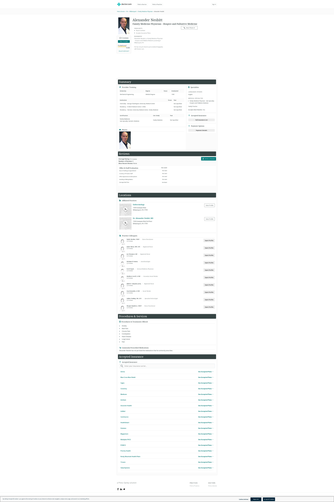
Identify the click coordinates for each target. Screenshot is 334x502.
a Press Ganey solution (127, 483)
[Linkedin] (121, 489)
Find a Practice (157, 4)
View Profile (209, 205)
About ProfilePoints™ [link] (124, 51)
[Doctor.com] (124, 4)
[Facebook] (118, 489)
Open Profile (209, 240)
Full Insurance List (201, 120)
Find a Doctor (142, 4)
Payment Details (201, 130)
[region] (167, 499)
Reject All (256, 499)
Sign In (214, 4)
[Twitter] (124, 489)
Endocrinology (138, 205)
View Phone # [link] (190, 28)
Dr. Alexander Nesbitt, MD (143, 218)
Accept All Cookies (269, 499)
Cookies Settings (243, 499)
